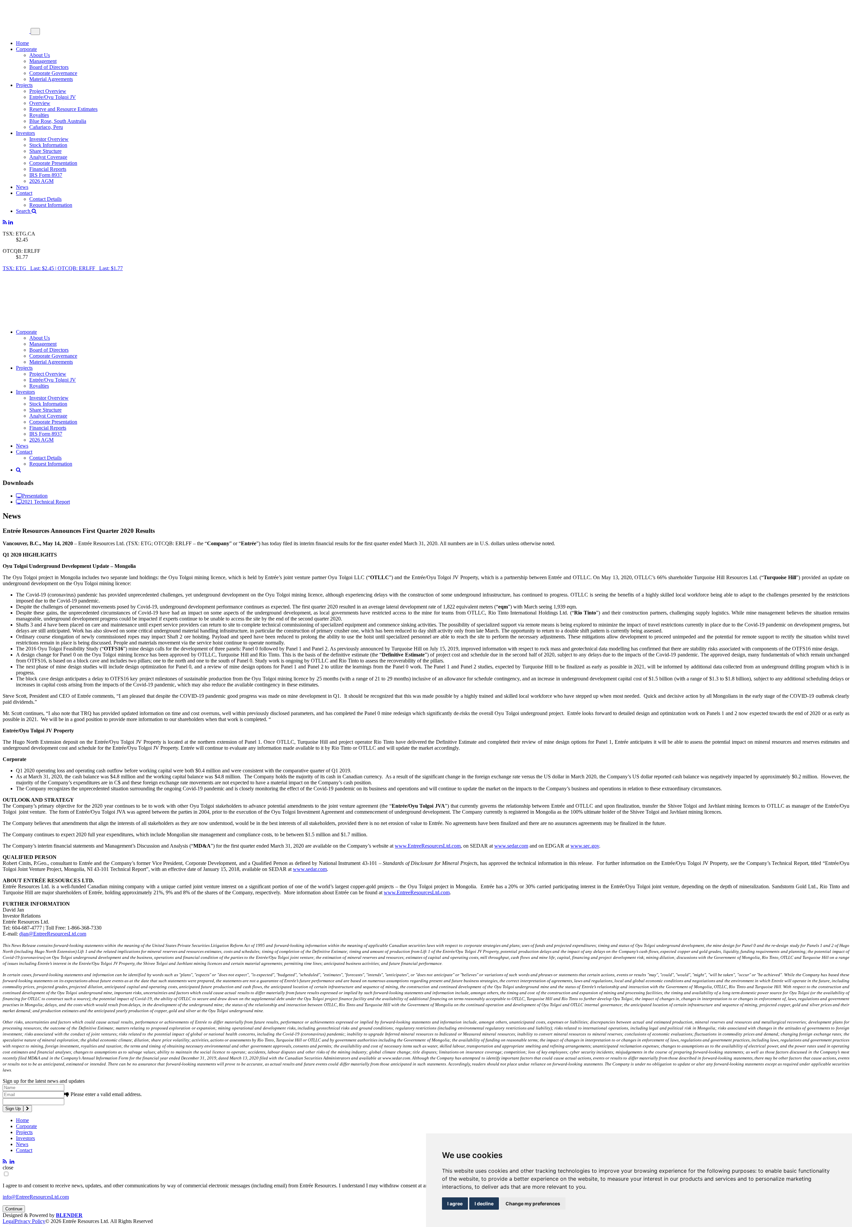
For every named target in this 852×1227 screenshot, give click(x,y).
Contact (24, 193)
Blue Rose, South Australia (57, 121)
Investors (25, 133)
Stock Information (48, 145)
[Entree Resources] (17, 31)
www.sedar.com (511, 846)
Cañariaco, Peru (46, 127)
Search (24, 211)
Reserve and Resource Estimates (63, 109)
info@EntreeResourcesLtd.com (36, 1197)
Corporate (26, 49)
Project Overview (47, 91)
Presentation (35, 495)
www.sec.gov (584, 846)
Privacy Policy (30, 1221)
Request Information (50, 205)
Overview (39, 103)
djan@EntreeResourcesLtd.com (52, 934)
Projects (24, 85)
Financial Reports (47, 169)
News (22, 187)
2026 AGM (41, 181)
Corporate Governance (53, 73)
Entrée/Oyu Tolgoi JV (52, 97)
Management (43, 61)
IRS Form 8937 (45, 175)
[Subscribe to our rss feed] (5, 222)
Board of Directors (49, 67)
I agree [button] (455, 1203)
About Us (39, 55)
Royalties (39, 115)
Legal (9, 1221)
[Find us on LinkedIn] (10, 222)
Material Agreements (51, 79)
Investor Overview (49, 139)
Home (22, 43)
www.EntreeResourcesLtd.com (428, 846)
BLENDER (69, 1215)
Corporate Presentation (53, 163)
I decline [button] (484, 1203)
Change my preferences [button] (533, 1203)
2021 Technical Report (46, 501)
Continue (13, 1208)
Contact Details (45, 199)
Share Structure (45, 151)
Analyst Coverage (48, 157)
